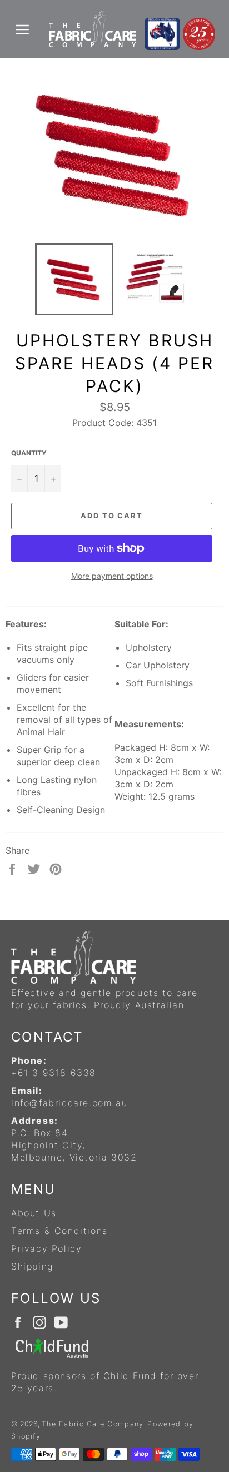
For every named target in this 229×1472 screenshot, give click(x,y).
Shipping (32, 1266)
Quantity (29, 453)
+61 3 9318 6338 (53, 1072)
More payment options (112, 576)
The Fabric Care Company (92, 1424)
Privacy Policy (46, 1248)
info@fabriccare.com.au (69, 1102)
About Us (34, 1212)
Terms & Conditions (59, 1230)
